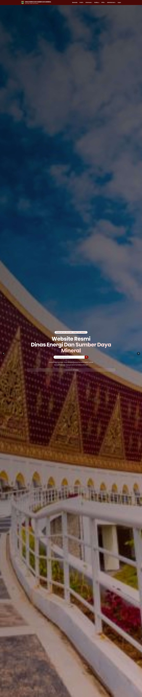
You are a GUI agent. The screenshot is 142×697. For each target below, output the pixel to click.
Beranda (74, 2)
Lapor (119, 2)
